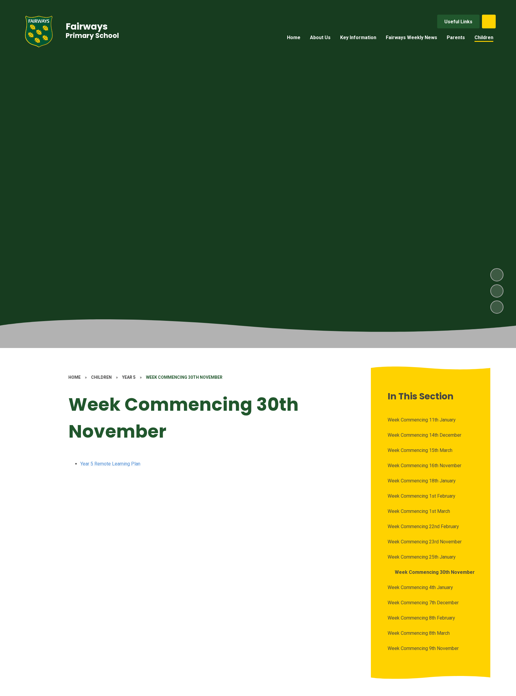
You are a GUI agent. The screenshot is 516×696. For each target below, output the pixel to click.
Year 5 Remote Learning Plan (110, 464)
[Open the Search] (489, 21)
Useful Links (458, 21)
